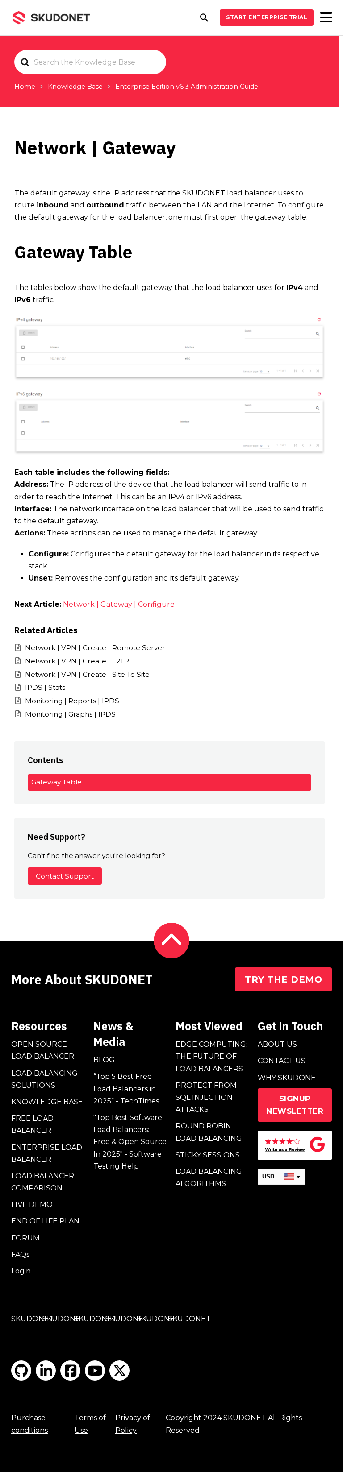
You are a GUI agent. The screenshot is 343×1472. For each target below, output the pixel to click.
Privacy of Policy (132, 1424)
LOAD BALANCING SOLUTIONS (44, 1079)
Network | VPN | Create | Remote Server (95, 647)
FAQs (20, 1254)
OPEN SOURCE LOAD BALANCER (42, 1050)
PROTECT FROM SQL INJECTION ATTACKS (206, 1097)
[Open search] (204, 17)
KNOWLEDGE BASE (47, 1102)
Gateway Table (56, 782)
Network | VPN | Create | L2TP (77, 661)
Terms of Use (90, 1424)
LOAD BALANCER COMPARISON (42, 1182)
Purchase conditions (29, 1424)
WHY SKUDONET (289, 1078)
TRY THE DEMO (283, 979)
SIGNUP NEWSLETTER (294, 1105)
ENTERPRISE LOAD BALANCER (46, 1153)
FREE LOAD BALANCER (32, 1124)
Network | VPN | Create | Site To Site (87, 674)
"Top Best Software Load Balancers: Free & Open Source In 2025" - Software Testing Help (130, 1141)
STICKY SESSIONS (208, 1155)
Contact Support (65, 876)
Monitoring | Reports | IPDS (72, 701)
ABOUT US (277, 1044)
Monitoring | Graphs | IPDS (70, 714)
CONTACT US (281, 1061)
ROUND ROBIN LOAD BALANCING (209, 1132)
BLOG (104, 1060)
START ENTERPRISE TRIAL (266, 17)
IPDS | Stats (45, 687)
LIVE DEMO (32, 1204)
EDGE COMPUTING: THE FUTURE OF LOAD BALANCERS (211, 1056)
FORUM (25, 1238)
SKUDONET (32, 1318)
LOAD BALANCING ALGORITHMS (209, 1177)
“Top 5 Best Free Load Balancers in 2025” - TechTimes (126, 1088)
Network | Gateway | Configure (119, 604)
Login (21, 1271)
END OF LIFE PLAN (45, 1221)
